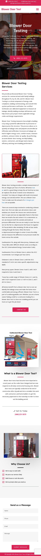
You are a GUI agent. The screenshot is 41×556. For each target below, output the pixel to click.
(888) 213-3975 (20, 414)
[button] (37, 9)
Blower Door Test (11, 9)
